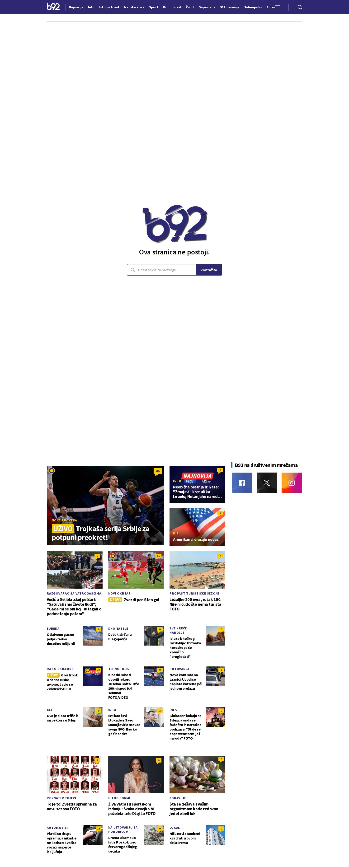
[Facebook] (242, 483)
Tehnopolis (119, 669)
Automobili (57, 827)
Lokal (175, 827)
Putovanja (179, 669)
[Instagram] (292, 483)
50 (158, 556)
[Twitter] (267, 483)
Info (177, 481)
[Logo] (53, 7)
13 (98, 828)
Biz (176, 533)
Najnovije (76, 7)
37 (98, 669)
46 (158, 471)
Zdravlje (178, 798)
